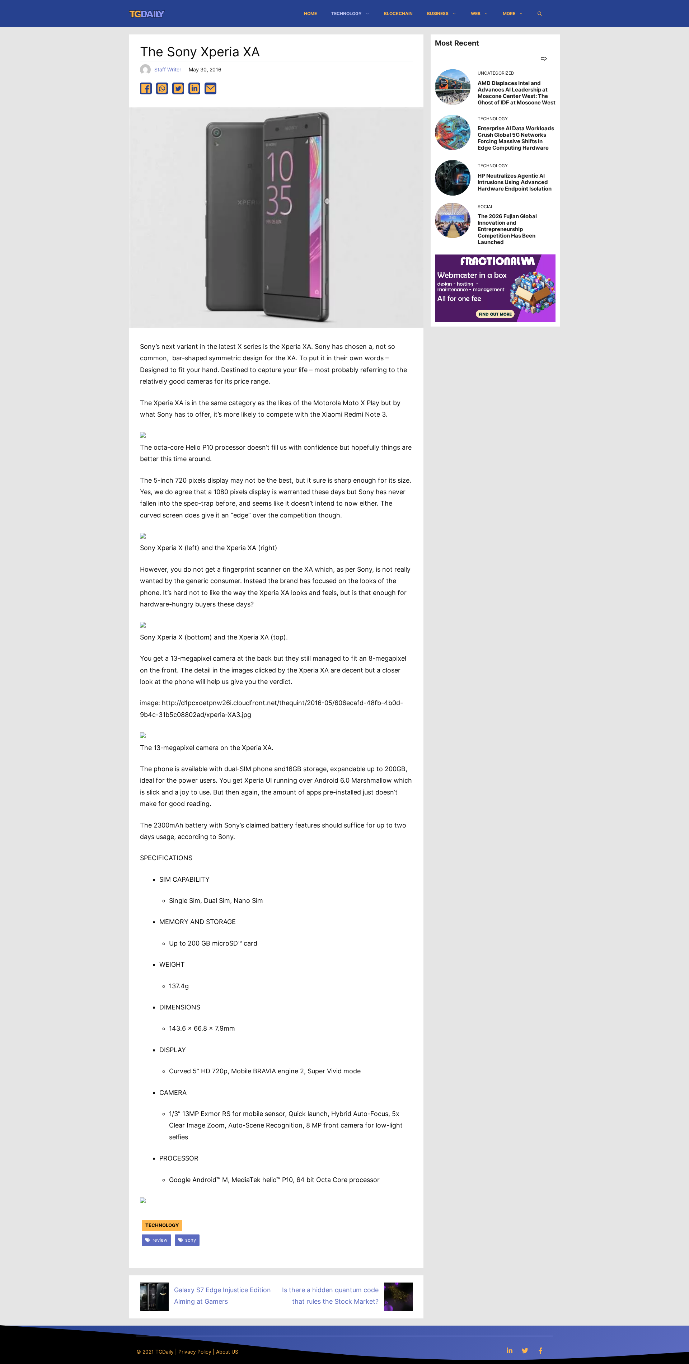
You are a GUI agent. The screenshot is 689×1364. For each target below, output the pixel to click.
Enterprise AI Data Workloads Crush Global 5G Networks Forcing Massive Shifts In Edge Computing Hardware (516, 138)
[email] (210, 88)
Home (310, 13)
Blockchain (398, 13)
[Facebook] (540, 1350)
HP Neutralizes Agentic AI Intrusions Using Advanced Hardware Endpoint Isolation (515, 182)
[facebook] (146, 88)
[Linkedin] (509, 1350)
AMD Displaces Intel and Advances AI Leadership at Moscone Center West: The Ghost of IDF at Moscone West (517, 93)
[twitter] (178, 88)
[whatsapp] (162, 88)
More (509, 13)
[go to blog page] (544, 58)
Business (438, 13)
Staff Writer (167, 69)
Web (476, 13)
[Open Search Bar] (539, 13)
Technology (346, 13)
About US (227, 1352)
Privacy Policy (194, 1352)
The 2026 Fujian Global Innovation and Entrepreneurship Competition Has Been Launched (507, 229)
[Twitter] (525, 1350)
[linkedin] (194, 88)
